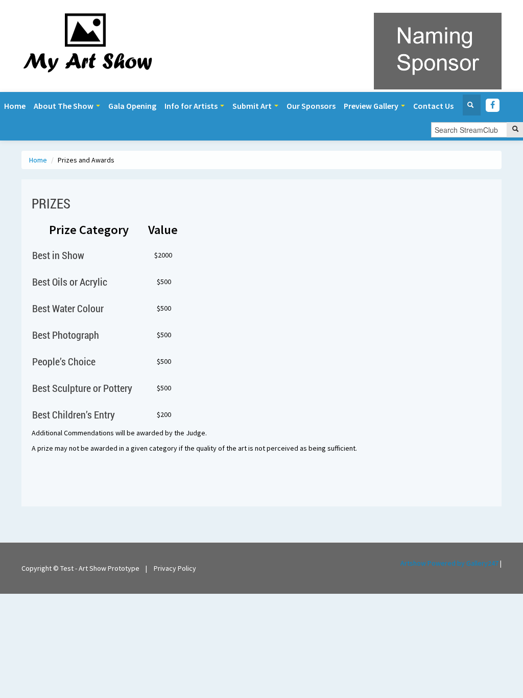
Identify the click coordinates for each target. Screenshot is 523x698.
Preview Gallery (372, 106)
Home (15, 106)
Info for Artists (191, 106)
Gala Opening (132, 106)
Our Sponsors (311, 106)
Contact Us (433, 106)
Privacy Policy (175, 568)
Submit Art (252, 106)
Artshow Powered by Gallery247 (449, 563)
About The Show (64, 106)
